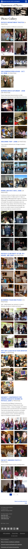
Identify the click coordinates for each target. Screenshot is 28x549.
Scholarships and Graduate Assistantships (10, 547)
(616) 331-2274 (4, 515)
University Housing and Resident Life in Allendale (11, 544)
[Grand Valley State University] (10, 2)
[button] (26, 1)
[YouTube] (17, 528)
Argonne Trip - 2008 (9, 141)
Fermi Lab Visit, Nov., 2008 (11, 190)
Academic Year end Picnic (11, 300)
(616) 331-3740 (4, 517)
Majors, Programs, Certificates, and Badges (10, 541)
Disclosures (22, 533)
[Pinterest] (11, 528)
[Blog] (2, 528)
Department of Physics (11, 5)
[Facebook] (5, 528)
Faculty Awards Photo (10, 460)
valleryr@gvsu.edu (5, 518)
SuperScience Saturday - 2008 (13, 91)
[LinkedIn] (8, 528)
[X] (14, 528)
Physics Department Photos (12, 22)
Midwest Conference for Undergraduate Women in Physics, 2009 (11, 398)
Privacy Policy (15, 533)
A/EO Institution (6, 533)
